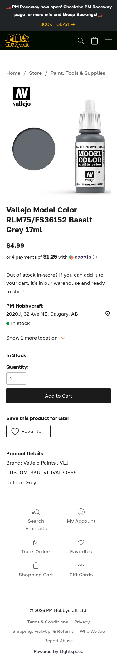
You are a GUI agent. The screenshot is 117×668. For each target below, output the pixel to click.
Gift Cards (81, 574)
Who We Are (92, 631)
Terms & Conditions (47, 621)
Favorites (81, 551)
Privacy (82, 621)
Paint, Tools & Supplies (78, 73)
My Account (81, 521)
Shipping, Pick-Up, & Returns (43, 631)
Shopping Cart (36, 574)
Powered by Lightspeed (59, 651)
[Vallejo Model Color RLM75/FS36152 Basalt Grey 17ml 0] (58, 139)
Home (13, 73)
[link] (58, 24)
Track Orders (36, 551)
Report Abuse (58, 640)
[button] (17, 40)
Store (35, 73)
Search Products (36, 525)
